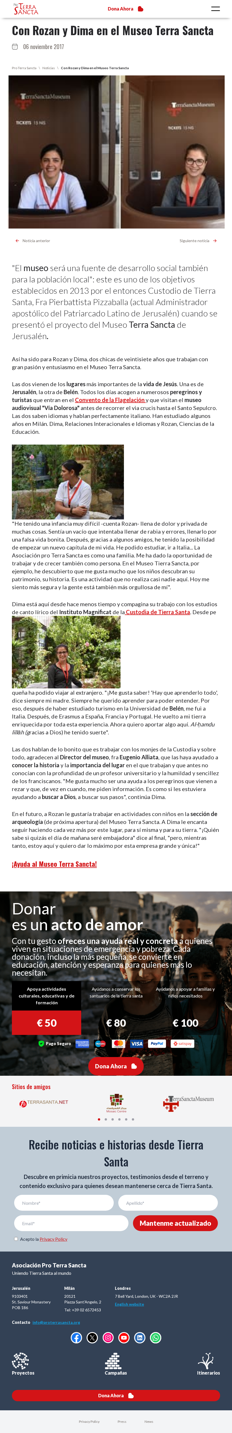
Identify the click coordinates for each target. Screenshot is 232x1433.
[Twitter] (92, 1337)
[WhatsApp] (155, 1337)
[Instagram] (108, 1337)
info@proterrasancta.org (56, 1322)
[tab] (99, 1119)
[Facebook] (76, 1337)
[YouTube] (124, 1337)
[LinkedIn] (139, 1337)
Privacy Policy (53, 1239)
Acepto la (43, 1239)
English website (129, 1304)
